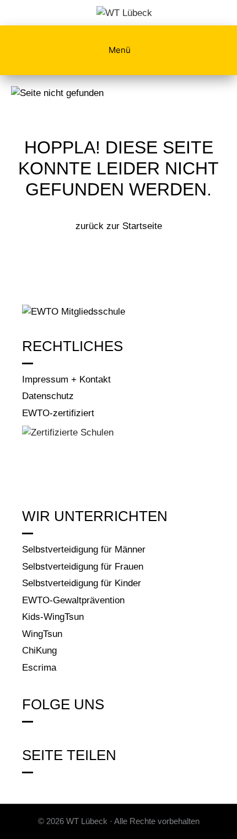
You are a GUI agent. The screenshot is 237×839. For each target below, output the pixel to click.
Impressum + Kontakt (66, 379)
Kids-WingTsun (53, 617)
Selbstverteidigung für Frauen (82, 566)
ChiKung (39, 650)
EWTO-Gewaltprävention (73, 600)
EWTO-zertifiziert (58, 413)
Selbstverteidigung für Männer (84, 549)
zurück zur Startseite (119, 226)
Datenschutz (48, 396)
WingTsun (42, 634)
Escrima (39, 667)
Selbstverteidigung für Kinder (81, 583)
